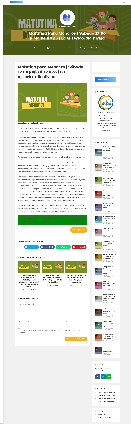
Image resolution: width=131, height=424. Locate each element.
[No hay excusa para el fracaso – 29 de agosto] (98, 350)
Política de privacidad (104, 417)
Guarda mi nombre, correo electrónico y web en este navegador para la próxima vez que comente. (50, 331)
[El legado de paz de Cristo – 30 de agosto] (98, 219)
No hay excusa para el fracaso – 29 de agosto (109, 349)
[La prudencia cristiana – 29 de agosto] (98, 325)
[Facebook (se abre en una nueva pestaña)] (121, 2)
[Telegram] (103, 376)
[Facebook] (97, 376)
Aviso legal (101, 415)
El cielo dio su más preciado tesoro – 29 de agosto (109, 336)
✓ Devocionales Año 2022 (106, 393)
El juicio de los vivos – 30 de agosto (108, 206)
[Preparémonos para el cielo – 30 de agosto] (98, 194)
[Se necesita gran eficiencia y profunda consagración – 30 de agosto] (98, 152)
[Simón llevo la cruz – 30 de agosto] (98, 232)
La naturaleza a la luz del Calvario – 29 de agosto (109, 256)
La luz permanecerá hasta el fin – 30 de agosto (109, 179)
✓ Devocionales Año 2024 (106, 398)
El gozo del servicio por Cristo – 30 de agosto (109, 165)
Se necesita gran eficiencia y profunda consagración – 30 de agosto (109, 151)
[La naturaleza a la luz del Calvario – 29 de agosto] (98, 257)
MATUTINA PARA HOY (105, 79)
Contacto (100, 412)
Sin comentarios (76, 48)
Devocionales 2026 (16, 2)
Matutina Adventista (67, 27)
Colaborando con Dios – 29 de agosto (109, 243)
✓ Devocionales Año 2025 (106, 401)
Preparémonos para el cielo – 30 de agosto (109, 193)
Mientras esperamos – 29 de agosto (109, 284)
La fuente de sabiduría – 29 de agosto (109, 311)
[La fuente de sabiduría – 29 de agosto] (98, 312)
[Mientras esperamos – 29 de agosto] (98, 285)
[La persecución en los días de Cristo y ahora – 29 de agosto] (98, 299)
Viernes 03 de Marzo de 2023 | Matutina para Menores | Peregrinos (76, 278)
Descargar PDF (78, 230)
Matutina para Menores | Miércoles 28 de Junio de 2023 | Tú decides (52, 278)
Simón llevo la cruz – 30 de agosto (108, 231)
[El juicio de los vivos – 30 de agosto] (98, 207)
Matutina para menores (58, 48)
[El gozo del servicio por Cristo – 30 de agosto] (98, 167)
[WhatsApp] (108, 376)
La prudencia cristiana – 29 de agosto (109, 324)
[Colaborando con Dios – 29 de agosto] (98, 245)
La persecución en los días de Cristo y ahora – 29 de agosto (109, 297)
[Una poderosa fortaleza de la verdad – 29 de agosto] (98, 271)
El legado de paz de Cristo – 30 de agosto (109, 218)
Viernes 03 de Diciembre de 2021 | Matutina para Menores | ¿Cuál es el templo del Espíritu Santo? (29, 281)
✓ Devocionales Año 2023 (106, 395)
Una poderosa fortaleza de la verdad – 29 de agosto (108, 270)
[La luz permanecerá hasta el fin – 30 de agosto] (98, 180)
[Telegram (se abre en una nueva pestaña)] (124, 2)
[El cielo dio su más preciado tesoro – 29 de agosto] (98, 337)
